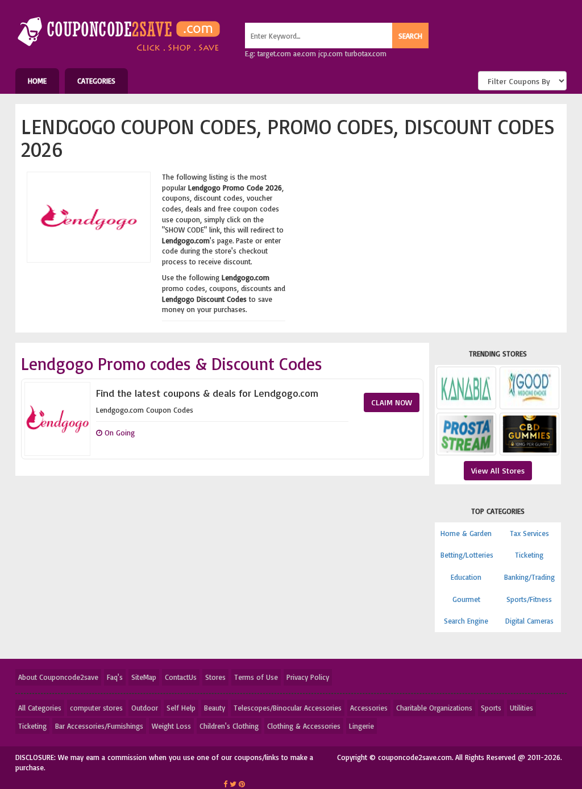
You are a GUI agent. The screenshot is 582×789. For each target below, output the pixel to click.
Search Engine (466, 620)
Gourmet (466, 599)
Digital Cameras (529, 620)
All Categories (39, 707)
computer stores (96, 707)
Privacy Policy (307, 677)
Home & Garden (466, 533)
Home (37, 80)
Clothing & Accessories (303, 725)
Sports (491, 707)
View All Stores (498, 470)
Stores (215, 677)
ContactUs (181, 677)
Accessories (369, 707)
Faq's (115, 677)
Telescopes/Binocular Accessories (288, 707)
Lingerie (361, 725)
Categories (96, 80)
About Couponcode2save (58, 677)
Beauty (214, 707)
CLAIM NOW (391, 402)
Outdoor (144, 707)
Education (466, 577)
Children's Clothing (229, 725)
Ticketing (529, 554)
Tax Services (529, 533)
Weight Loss (171, 725)
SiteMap (143, 677)
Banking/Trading (529, 577)
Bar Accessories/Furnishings (99, 725)
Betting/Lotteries (466, 554)
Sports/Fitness (529, 599)
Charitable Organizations (434, 707)
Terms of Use (256, 677)
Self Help (181, 707)
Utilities (521, 707)
